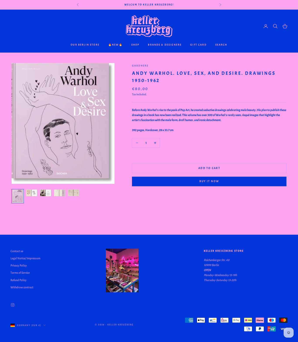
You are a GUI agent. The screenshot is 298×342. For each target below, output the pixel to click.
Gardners (140, 65)
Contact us (16, 251)
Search (221, 44)
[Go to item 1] (18, 196)
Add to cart (209, 168)
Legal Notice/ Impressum (25, 258)
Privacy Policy (18, 265)
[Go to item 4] (59, 193)
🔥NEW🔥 (115, 44)
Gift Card (198, 44)
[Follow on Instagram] (12, 305)
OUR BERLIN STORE (85, 44)
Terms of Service (20, 273)
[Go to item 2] (32, 193)
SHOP (135, 44)
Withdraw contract (21, 287)
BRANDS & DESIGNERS (165, 44)
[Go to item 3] (45, 193)
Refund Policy (18, 280)
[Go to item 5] (73, 193)
